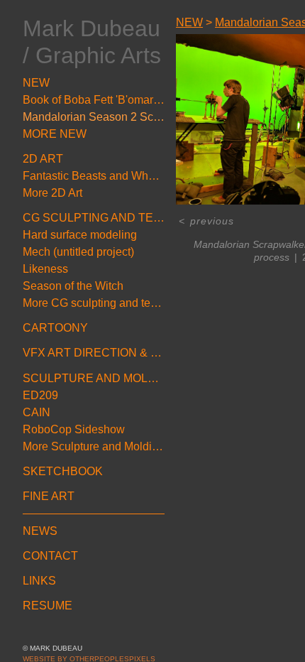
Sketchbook (63, 471)
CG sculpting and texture (94, 218)
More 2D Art (52, 193)
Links (39, 581)
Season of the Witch (73, 286)
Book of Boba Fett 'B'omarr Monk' (94, 100)
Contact (50, 556)
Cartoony (55, 328)
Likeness (45, 269)
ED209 (40, 395)
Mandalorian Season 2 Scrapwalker (94, 117)
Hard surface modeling (80, 235)
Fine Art (48, 496)
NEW (36, 83)
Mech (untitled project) (78, 252)
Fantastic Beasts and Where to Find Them (94, 176)
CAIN (36, 412)
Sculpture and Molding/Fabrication (94, 378)
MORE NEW (55, 134)
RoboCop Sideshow (74, 429)
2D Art (43, 159)
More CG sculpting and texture (94, 303)
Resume (47, 605)
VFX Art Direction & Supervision (94, 353)
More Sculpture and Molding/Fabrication (94, 446)
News (40, 531)
